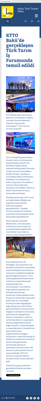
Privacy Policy (6, 1)
